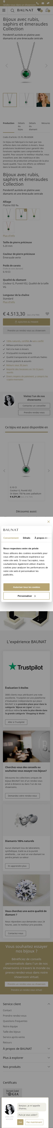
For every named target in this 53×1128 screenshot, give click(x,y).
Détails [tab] (26, 538)
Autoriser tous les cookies (26, 587)
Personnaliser (25, 595)
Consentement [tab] (11, 538)
